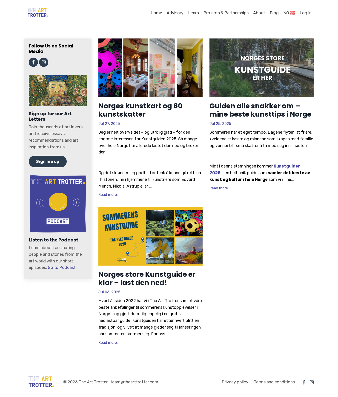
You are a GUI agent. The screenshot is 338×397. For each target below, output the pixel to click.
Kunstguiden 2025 (158, 138)
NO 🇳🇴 (289, 12)
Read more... (109, 194)
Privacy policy (235, 382)
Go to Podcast (62, 267)
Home (156, 12)
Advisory (175, 12)
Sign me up (47, 161)
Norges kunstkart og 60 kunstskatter (140, 110)
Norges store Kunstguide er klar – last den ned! (146, 278)
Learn (193, 12)
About (259, 12)
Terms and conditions (274, 382)
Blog (274, 12)
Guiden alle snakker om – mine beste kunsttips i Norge (260, 110)
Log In (306, 12)
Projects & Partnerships (226, 12)
